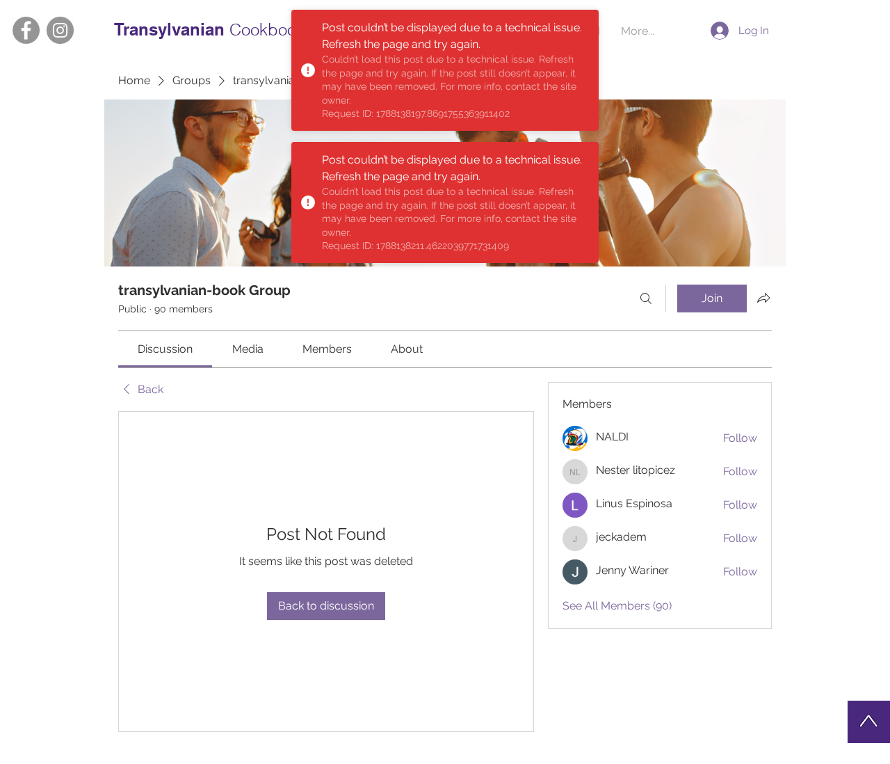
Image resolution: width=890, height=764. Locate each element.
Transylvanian (171, 29)
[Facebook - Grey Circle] (26, 30)
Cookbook (267, 29)
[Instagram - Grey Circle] (60, 30)
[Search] (646, 298)
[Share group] (763, 297)
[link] (165, 349)
